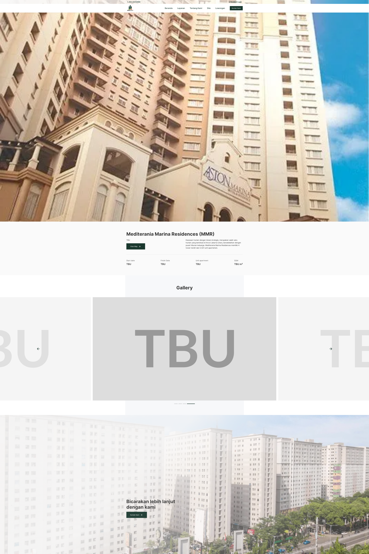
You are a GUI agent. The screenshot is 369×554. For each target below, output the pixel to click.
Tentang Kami (196, 8)
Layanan (181, 8)
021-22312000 (134, 2)
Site (209, 8)
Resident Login (236, 2)
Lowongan (220, 8)
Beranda (168, 8)
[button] (331, 349)
